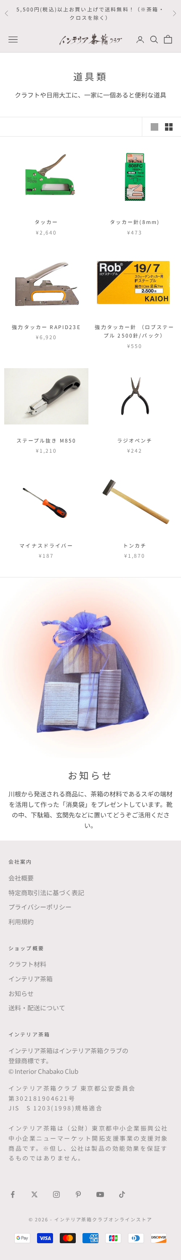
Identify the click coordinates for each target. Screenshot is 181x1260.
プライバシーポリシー (40, 906)
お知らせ (21, 993)
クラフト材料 (27, 963)
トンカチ (135, 545)
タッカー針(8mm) (135, 221)
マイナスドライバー (46, 545)
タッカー (47, 221)
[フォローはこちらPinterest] (78, 1194)
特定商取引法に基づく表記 (46, 892)
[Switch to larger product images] (154, 127)
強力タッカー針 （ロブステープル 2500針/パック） (134, 331)
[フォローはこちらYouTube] (100, 1194)
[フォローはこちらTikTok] (122, 1194)
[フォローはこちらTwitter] (34, 1194)
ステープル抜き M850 (46, 440)
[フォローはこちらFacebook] (12, 1194)
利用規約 (21, 921)
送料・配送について (36, 1007)
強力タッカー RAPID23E (46, 326)
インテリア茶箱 (30, 978)
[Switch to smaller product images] (169, 127)
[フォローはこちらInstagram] (56, 1194)
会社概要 (21, 877)
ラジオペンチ (135, 440)
